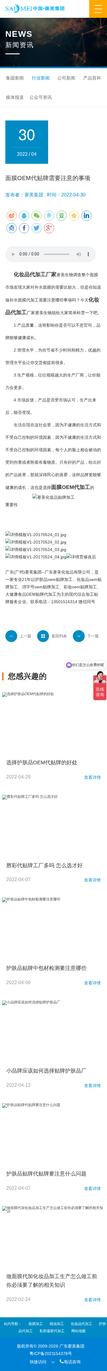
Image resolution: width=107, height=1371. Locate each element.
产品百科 (92, 77)
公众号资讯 (40, 97)
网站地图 (78, 1331)
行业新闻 (41, 77)
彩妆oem (72, 586)
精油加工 (57, 1324)
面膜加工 (36, 1324)
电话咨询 (70, 1361)
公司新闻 (66, 77)
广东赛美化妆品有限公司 (67, 572)
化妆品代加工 (30, 274)
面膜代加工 (28, 300)
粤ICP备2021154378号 (50, 1353)
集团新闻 (15, 77)
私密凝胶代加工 (52, 1331)
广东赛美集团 (71, 1346)
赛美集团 (33, 572)
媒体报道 (15, 97)
